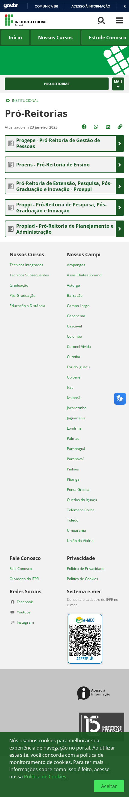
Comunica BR (46, 6)
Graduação (19, 285)
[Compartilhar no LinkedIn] (108, 126)
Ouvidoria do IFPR (24, 578)
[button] (120, 126)
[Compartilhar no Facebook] (84, 126)
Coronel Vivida (79, 346)
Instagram (25, 622)
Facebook (25, 601)
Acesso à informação (90, 6)
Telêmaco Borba (80, 510)
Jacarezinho (76, 407)
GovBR (10, 6)
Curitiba (73, 356)
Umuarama (76, 530)
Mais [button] (118, 81)
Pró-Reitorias (56, 84)
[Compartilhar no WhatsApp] (96, 126)
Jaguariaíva (76, 418)
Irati (70, 387)
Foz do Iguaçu (78, 367)
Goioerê (73, 377)
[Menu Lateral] (119, 20)
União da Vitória (80, 540)
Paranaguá (76, 448)
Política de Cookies (82, 578)
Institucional (25, 100)
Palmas (73, 438)
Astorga (73, 285)
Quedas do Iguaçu (82, 499)
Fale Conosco (21, 568)
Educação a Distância (27, 305)
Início (15, 37)
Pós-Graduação (22, 295)
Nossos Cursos (55, 37)
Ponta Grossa (78, 489)
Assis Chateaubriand (84, 275)
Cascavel (74, 326)
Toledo (72, 520)
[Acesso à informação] (94, 693)
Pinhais (73, 469)
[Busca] (101, 20)
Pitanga (73, 479)
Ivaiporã (73, 397)
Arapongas (76, 264)
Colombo (74, 336)
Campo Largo (78, 305)
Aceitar (109, 786)
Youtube (24, 612)
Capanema (76, 315)
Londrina (74, 428)
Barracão (74, 295)
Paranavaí (75, 458)
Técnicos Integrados (26, 264)
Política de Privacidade (85, 568)
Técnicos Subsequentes (29, 275)
